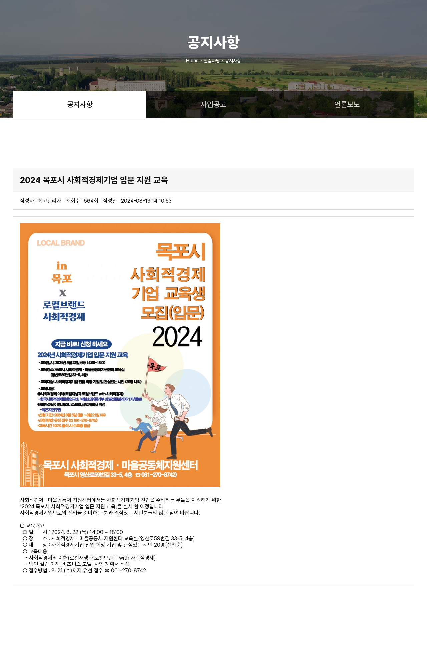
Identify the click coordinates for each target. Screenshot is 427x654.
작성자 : (40, 201)
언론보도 (347, 104)
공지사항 (80, 104)
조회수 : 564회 (82, 201)
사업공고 (213, 104)
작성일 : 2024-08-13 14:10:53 (137, 201)
